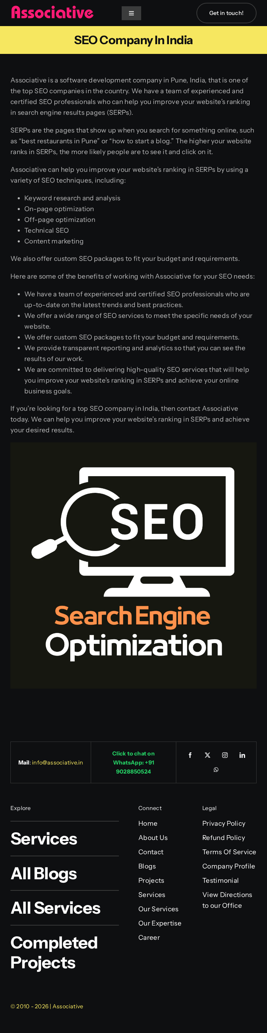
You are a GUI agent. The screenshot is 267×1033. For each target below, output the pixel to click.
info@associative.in (57, 762)
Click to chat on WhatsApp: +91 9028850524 (133, 762)
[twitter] (208, 755)
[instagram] (225, 755)
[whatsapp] (216, 769)
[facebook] (190, 755)
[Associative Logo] (52, 9)
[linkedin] (242, 755)
